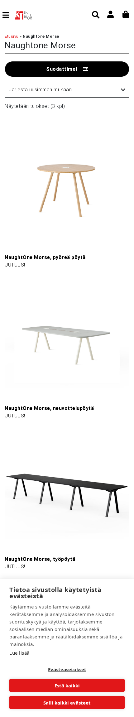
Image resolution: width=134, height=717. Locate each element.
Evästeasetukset (67, 669)
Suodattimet (62, 69)
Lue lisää (19, 653)
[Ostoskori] (125, 14)
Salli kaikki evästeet (67, 703)
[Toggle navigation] (8, 15)
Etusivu (12, 36)
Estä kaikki (67, 685)
